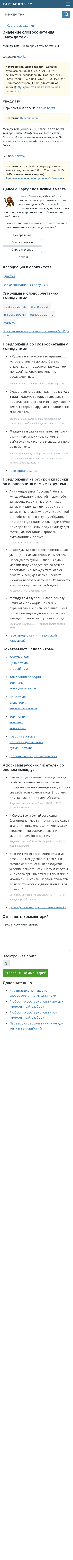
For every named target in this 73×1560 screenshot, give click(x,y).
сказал (18, 728)
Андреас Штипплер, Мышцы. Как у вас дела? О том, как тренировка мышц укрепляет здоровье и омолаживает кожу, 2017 (39, 458)
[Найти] (66, 14)
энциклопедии (25, 677)
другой (9, 276)
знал (16, 722)
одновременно (41, 314)
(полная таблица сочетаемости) (34, 756)
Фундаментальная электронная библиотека (34, 178)
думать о (21, 748)
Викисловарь (29, 118)
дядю (18, 702)
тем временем (15, 307)
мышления (60, 869)
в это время (40, 307)
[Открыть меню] (67, 4)
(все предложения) (25, 471)
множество (23, 708)
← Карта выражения (18, 25)
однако (9, 322)
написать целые (26, 742)
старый (19, 669)
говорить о (22, 736)
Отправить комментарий (25, 973)
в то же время (45, 108)
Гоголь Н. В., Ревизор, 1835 (25, 542)
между (21, 57)
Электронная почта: (20, 956)
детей (37, 815)
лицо (18, 697)
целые (19, 663)
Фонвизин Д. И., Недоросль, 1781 (28, 590)
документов (23, 688)
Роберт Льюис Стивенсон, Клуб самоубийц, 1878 (37, 383)
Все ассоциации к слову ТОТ (26, 285)
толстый (19, 657)
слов (54, 854)
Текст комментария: (20, 924)
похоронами (35, 782)
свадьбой (16, 782)
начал (17, 683)
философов (20, 815)
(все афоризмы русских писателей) (38, 907)
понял (18, 716)
